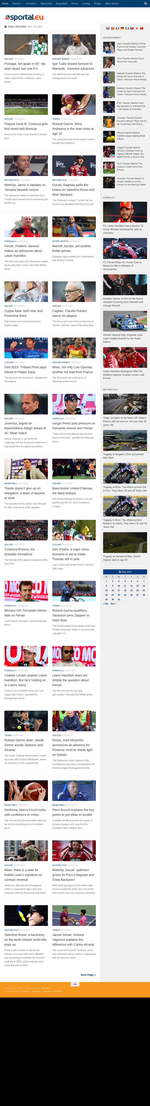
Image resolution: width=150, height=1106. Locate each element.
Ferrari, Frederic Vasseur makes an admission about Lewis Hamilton (23, 251)
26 (131, 595)
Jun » (113, 603)
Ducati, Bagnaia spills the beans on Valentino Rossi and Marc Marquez (73, 189)
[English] (108, 28)
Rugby (97, 3)
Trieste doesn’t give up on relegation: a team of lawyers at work (24, 493)
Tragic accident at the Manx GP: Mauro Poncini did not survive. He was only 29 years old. (124, 421)
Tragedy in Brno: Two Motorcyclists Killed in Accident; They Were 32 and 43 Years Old (125, 523)
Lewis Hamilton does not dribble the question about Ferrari (70, 680)
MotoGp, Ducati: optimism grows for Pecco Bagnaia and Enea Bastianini (73, 875)
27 (137, 595)
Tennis (74, 3)
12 (131, 586)
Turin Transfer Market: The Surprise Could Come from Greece (130, 166)
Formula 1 (31, 3)
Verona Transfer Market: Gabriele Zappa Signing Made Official (131, 135)
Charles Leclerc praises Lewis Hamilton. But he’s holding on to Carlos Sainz (25, 680)
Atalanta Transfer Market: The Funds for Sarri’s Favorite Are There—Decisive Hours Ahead (131, 91)
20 (137, 590)
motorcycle (11, 180)
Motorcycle (46, 3)
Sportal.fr (47, 991)
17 (119, 590)
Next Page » (88, 974)
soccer (8, 59)
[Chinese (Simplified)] (142, 28)
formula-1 (10, 241)
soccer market (61, 59)
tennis (56, 119)
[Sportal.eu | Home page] (24, 17)
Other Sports (111, 3)
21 (144, 590)
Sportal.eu (36, 991)
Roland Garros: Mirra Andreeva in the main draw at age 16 (73, 128)
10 (119, 586)
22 (106, 595)
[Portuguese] (132, 28)
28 (144, 595)
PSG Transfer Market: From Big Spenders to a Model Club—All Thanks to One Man (131, 106)
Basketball (61, 3)
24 (119, 595)
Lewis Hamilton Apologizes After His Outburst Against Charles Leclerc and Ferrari (123, 375)
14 (144, 586)
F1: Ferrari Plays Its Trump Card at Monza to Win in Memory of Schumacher (122, 266)
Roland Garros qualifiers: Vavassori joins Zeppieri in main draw (70, 615)
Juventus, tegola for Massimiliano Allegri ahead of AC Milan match (25, 428)
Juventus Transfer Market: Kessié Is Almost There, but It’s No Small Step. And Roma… (132, 121)
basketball (10, 483)
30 (112, 599)
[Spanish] (113, 28)
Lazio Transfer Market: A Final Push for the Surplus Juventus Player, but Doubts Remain (131, 46)
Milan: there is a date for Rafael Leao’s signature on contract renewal (23, 875)
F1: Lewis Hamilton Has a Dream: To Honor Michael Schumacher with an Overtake (123, 229)
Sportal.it (25, 991)
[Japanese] (137, 28)
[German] (123, 28)
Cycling (86, 3)
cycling (8, 362)
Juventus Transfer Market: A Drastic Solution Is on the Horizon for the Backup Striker (131, 181)
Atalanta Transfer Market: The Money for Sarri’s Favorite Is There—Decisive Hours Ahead (131, 76)
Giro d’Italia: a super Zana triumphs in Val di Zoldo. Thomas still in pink (70, 554)
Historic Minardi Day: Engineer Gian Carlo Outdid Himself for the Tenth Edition (123, 338)
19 (131, 590)
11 (125, 586)
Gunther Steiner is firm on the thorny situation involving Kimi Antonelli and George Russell (123, 302)
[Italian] (127, 28)
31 (119, 599)
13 (137, 586)
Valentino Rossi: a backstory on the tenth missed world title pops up (25, 939)
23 (112, 595)
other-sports (60, 241)
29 (106, 599)
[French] (118, 28)
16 (112, 590)
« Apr (106, 603)
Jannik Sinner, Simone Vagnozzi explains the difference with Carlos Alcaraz (73, 939)
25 (125, 595)
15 (106, 590)
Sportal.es (58, 991)
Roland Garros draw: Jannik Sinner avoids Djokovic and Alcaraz (24, 745)
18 (125, 590)
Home (5, 3)
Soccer (16, 3)
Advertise (46, 988)
